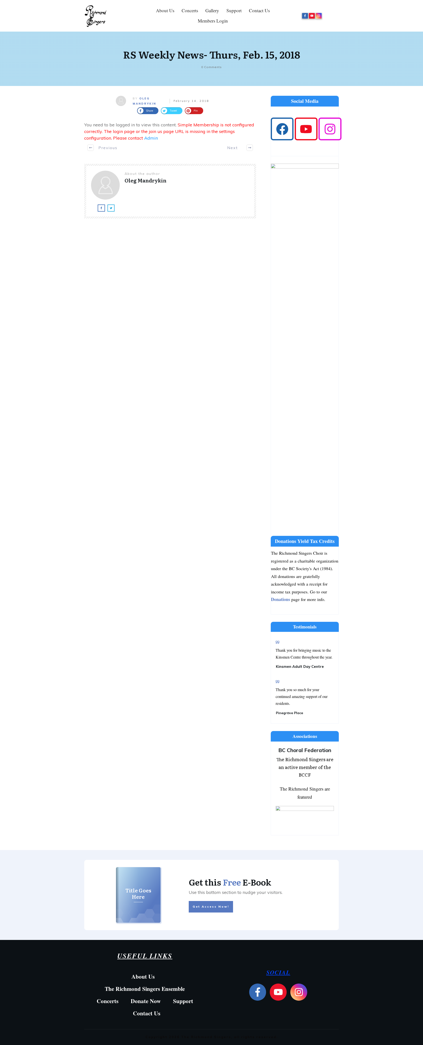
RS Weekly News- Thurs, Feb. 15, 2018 (211, 54)
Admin (151, 138)
